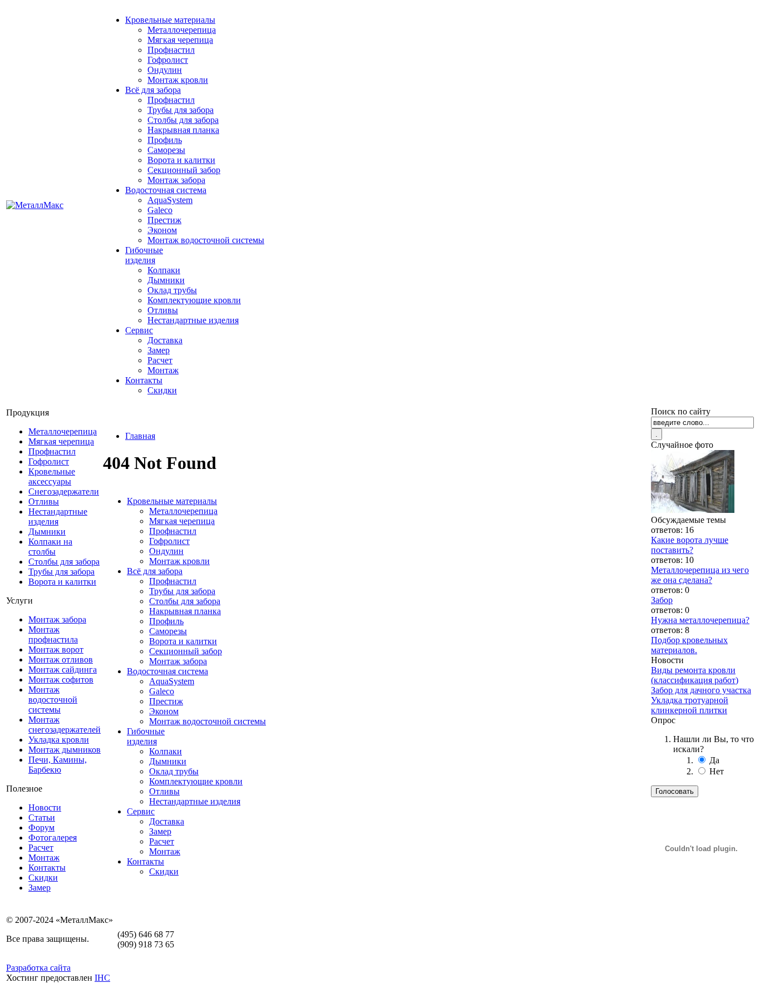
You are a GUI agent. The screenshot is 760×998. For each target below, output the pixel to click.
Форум (41, 827)
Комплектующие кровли (194, 300)
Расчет (159, 360)
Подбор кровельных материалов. (689, 645)
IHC (102, 977)
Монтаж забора (176, 180)
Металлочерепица (181, 29)
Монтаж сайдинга (62, 669)
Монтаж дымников (64, 749)
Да (714, 760)
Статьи (41, 817)
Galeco (159, 210)
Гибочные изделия (144, 255)
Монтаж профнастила (53, 634)
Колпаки (163, 270)
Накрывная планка (183, 130)
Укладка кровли (58, 739)
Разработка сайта (38, 967)
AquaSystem (170, 200)
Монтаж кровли (177, 80)
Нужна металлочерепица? (700, 620)
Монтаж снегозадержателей (64, 724)
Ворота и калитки (181, 160)
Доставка (164, 340)
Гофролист (167, 60)
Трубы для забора (180, 110)
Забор (662, 600)
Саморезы (166, 150)
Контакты (143, 380)
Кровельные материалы (170, 19)
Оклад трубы (172, 290)
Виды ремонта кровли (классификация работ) (694, 675)
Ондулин (164, 70)
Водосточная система (165, 190)
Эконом (162, 230)
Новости (44, 807)
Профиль (164, 140)
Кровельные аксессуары (51, 476)
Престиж (164, 220)
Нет (716, 771)
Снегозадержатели (63, 491)
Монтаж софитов (60, 679)
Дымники (166, 280)
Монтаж (163, 370)
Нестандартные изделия (193, 320)
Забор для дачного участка (701, 690)
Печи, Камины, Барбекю (57, 764)
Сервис (139, 330)
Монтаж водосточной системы (205, 240)
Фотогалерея (52, 837)
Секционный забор (183, 170)
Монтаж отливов (60, 659)
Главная (140, 436)
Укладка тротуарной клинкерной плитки (689, 705)
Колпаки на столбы (50, 546)
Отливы (162, 310)
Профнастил (171, 50)
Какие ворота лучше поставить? (689, 545)
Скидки (162, 390)
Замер (158, 350)
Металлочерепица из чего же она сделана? (700, 575)
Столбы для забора (183, 120)
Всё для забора (153, 90)
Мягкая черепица (180, 40)
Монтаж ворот (55, 649)
